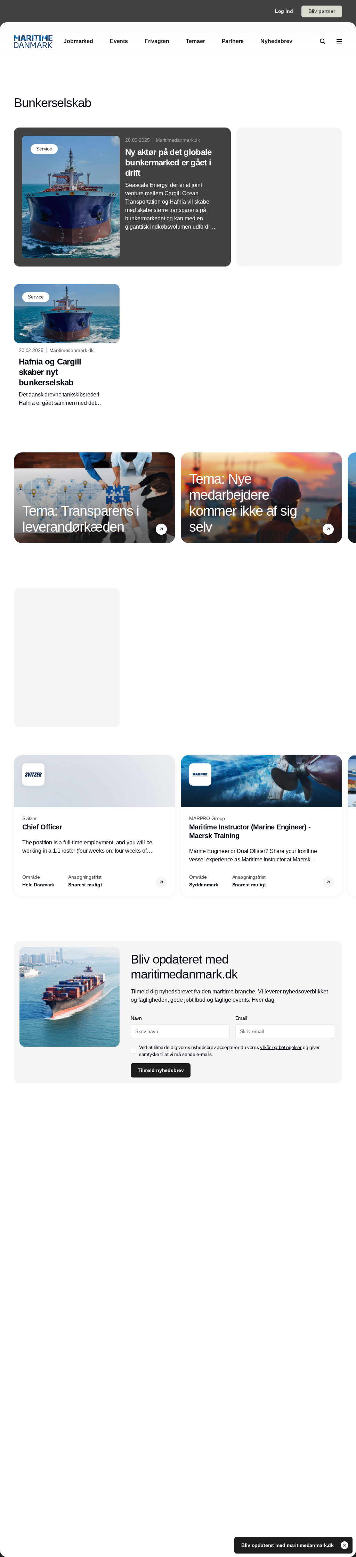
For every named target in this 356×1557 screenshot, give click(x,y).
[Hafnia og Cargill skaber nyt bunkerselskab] (67, 345)
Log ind (284, 11)
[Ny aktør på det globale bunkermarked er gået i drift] (122, 197)
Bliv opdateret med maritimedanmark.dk (288, 1545)
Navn (136, 1018)
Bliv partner (321, 11)
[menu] (339, 41)
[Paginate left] (19, 497)
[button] (161, 529)
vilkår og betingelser (281, 1047)
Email (241, 1018)
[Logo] (33, 41)
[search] (322, 41)
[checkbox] (133, 1051)
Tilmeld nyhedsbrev (161, 1070)
